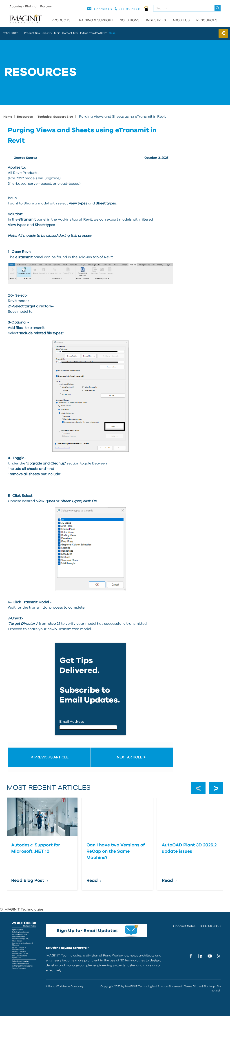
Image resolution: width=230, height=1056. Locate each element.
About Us (181, 20)
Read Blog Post (27, 880)
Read (92, 880)
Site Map (209, 986)
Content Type (70, 33)
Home (7, 116)
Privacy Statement (170, 986)
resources (10, 33)
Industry (47, 33)
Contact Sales (184, 926)
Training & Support (95, 20)
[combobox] (187, 8)
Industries (156, 20)
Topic (57, 33)
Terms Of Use (192, 986)
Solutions (129, 20)
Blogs (112, 33)
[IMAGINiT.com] (25, 19)
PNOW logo (146, 8)
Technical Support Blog (56, 116)
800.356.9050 (210, 926)
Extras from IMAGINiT (93, 33)
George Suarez (25, 157)
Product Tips (32, 33)
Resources (206, 20)
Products (60, 20)
